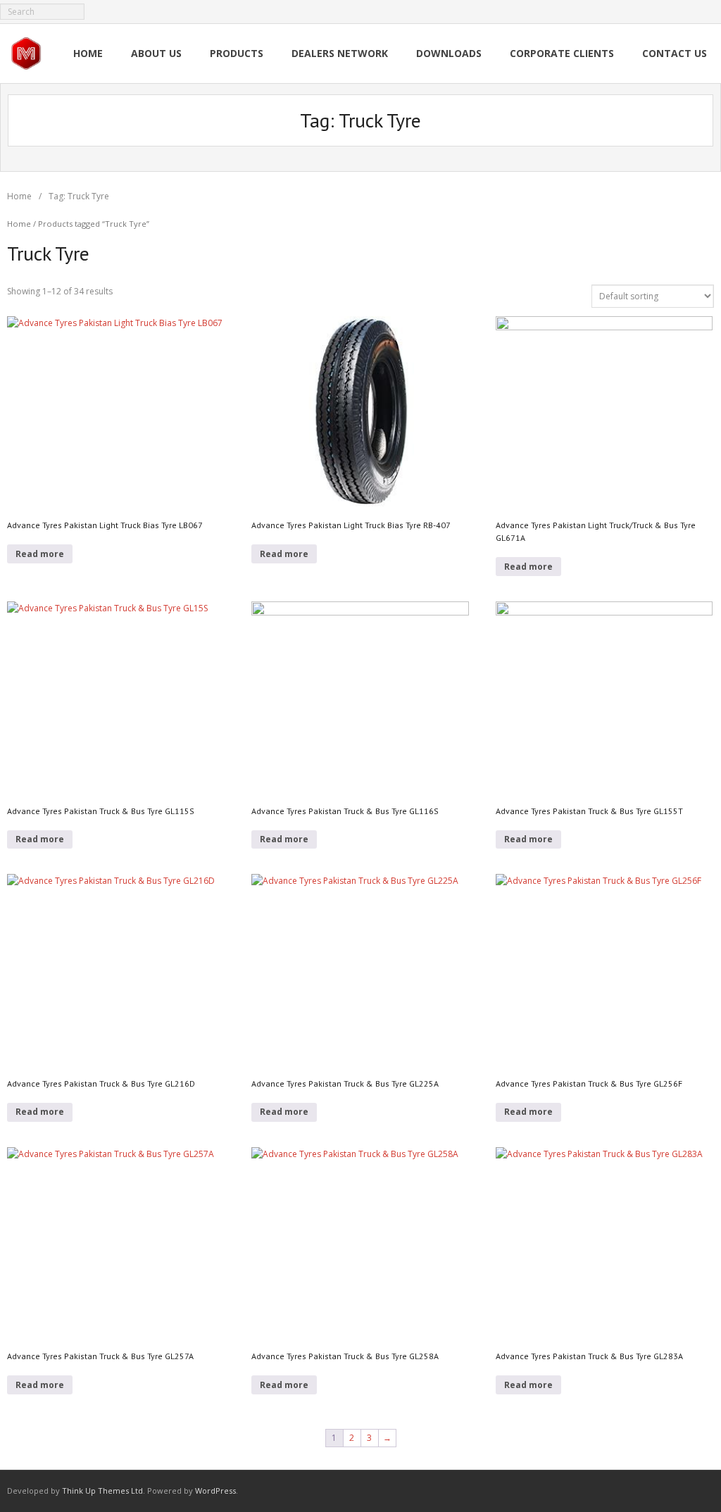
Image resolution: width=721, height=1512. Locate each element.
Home (19, 196)
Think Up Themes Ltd (102, 1490)
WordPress (215, 1490)
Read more (39, 554)
